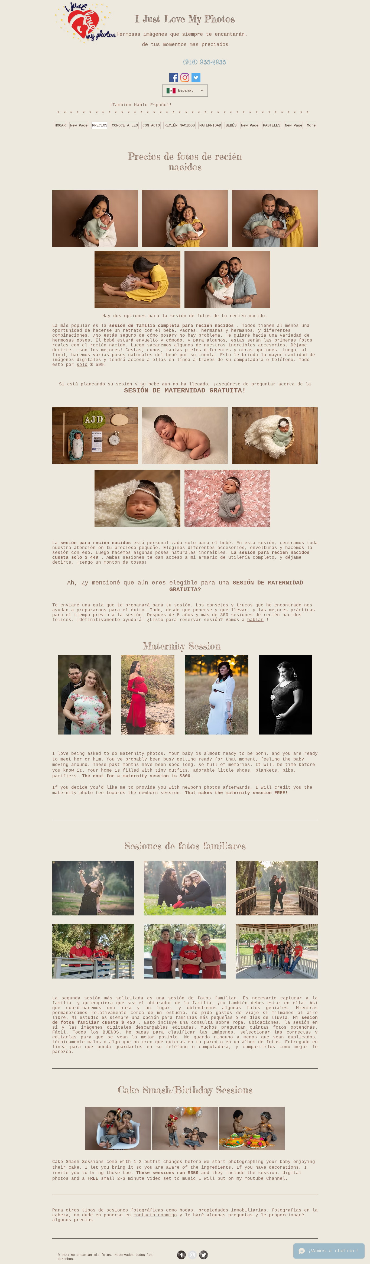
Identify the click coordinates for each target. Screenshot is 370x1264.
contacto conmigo (155, 1215)
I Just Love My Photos (185, 19)
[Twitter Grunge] (203, 1254)
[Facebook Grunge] (181, 1254)
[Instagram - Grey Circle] (192, 1254)
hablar (255, 620)
